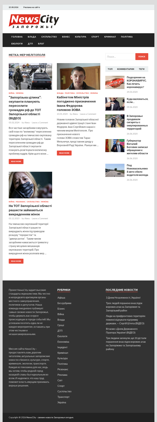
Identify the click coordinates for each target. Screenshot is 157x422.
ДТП (30, 43)
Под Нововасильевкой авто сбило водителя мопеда (137, 170)
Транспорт (63, 396)
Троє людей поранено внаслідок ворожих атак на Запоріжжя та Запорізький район (124, 307)
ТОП (110, 69)
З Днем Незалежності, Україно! (123, 297)
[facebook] (147, 7)
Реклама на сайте (31, 7)
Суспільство (49, 37)
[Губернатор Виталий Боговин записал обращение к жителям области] (114, 140)
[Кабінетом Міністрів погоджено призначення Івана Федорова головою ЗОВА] (78, 77)
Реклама (62, 374)
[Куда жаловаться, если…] (114, 99)
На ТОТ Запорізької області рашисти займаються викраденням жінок (30, 210)
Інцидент (62, 347)
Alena (27, 122)
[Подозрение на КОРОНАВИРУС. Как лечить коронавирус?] (114, 77)
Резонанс (20, 202)
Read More (16, 161)
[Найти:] (126, 56)
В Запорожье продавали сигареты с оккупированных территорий (137, 122)
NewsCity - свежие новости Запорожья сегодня (50, 417)
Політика (127, 37)
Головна (17, 37)
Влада (32, 37)
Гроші (60, 325)
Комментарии (125, 69)
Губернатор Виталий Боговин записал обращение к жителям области (137, 147)
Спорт (95, 37)
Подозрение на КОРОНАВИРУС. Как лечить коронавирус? (137, 82)
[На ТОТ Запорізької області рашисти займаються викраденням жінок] (30, 186)
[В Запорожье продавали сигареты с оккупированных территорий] (114, 116)
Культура (80, 37)
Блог (41, 43)
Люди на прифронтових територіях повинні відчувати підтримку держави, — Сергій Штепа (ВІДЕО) (125, 319)
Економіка (63, 341)
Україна (19, 93)
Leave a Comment (40, 122)
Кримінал (110, 37)
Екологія (17, 43)
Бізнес (66, 37)
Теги (141, 69)
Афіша (61, 297)
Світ (59, 380)
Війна (11, 93)
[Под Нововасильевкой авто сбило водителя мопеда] (114, 165)
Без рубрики (64, 303)
